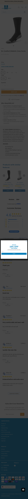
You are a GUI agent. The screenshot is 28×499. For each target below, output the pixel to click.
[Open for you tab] (23, 490)
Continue (14, 253)
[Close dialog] (26, 241)
